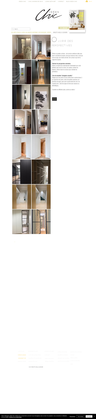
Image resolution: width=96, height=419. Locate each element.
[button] (21, 47)
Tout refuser (80, 416)
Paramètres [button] (72, 416)
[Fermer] (94, 416)
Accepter (89, 416)
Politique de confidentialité (15, 417)
